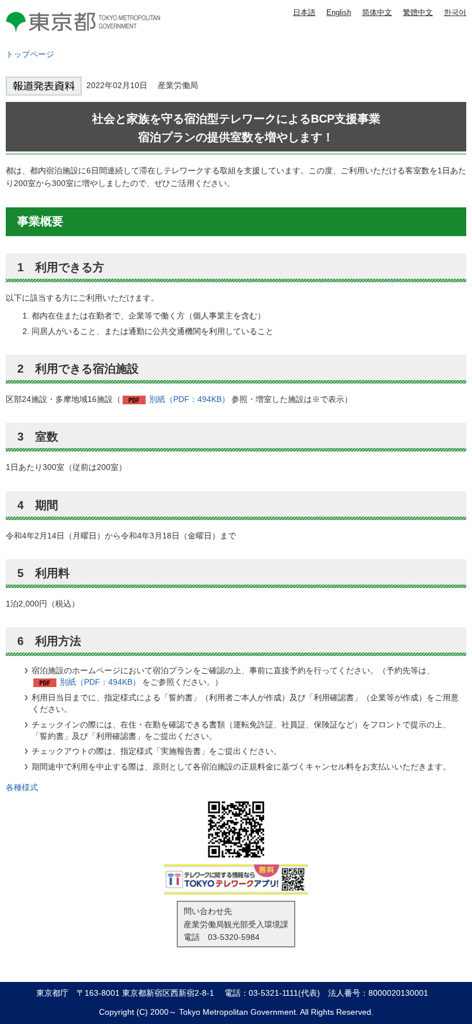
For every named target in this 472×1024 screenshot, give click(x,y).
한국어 (455, 12)
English (338, 12)
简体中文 (377, 12)
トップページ (30, 54)
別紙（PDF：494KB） (189, 399)
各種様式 (22, 787)
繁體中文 (418, 12)
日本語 (304, 12)
